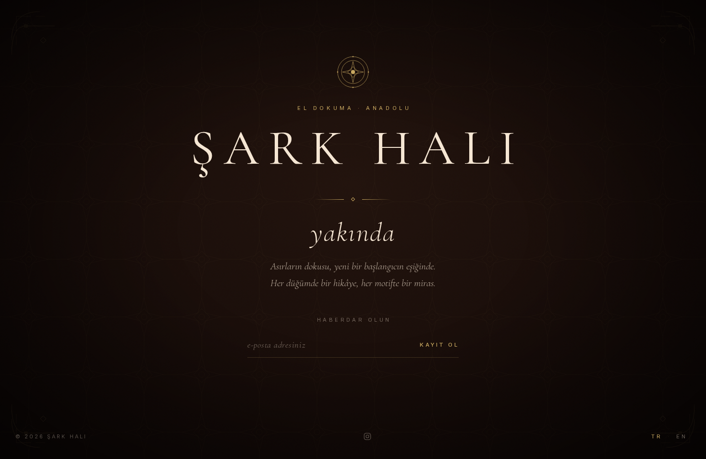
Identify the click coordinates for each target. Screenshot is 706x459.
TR (656, 436)
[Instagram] (367, 436)
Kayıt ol (439, 344)
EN (681, 436)
